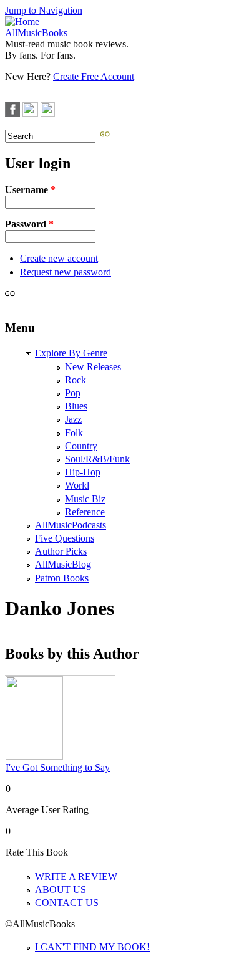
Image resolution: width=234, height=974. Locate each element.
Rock (75, 380)
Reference (85, 512)
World (77, 485)
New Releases (93, 366)
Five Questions (64, 538)
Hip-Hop (82, 472)
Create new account (59, 258)
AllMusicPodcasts (70, 525)
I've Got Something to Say (58, 767)
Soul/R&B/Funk (97, 459)
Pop (72, 393)
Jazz (73, 419)
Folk (74, 432)
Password (29, 224)
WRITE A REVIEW (76, 876)
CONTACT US (67, 902)
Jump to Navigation (43, 10)
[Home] (22, 21)
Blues (76, 406)
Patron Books (62, 578)
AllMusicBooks (36, 32)
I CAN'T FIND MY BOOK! (92, 947)
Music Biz (85, 499)
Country (81, 446)
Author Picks (61, 551)
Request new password (65, 272)
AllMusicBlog (63, 564)
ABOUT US (60, 889)
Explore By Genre (71, 353)
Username (30, 189)
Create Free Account (93, 76)
